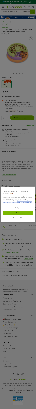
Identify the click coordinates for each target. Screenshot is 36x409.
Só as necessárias (18, 218)
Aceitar (18, 213)
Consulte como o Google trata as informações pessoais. (17, 202)
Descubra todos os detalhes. (24, 201)
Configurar (18, 208)
